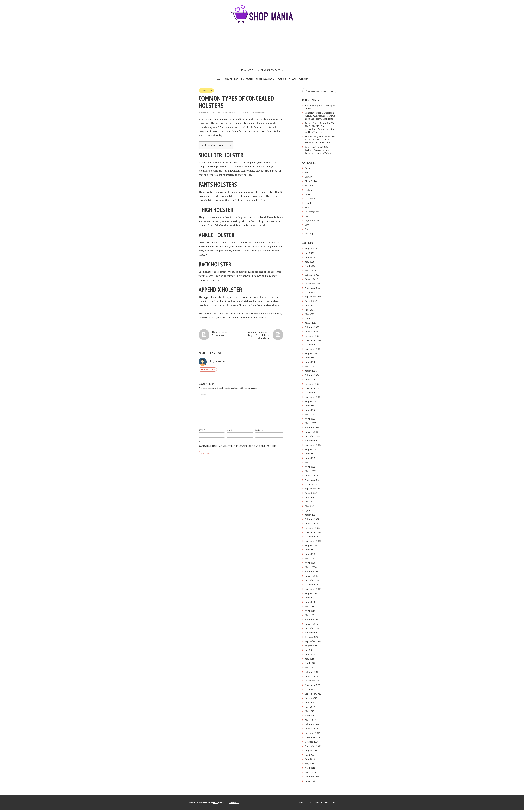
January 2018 (311, 676)
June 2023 (310, 410)
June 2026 (310, 257)
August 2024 (311, 353)
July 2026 (309, 252)
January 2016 (311, 780)
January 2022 (311, 475)
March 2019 (311, 615)
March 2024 (311, 370)
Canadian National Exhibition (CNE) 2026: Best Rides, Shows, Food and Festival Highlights (320, 115)
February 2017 (312, 724)
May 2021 (309, 506)
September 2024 (313, 348)
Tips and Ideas (206, 90)
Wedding (303, 79)
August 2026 (311, 248)
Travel (292, 79)
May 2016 (309, 763)
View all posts (209, 369)
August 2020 (311, 545)
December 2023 (312, 383)
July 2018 (309, 650)
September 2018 (313, 641)
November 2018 (313, 632)
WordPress (234, 802)
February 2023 (312, 427)
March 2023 (311, 423)
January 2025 (311, 331)
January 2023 (311, 431)
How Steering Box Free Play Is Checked (320, 107)
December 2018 (312, 628)
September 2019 (313, 588)
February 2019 (312, 619)
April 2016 (310, 767)
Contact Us (318, 802)
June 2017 (310, 706)
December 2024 (312, 335)
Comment (204, 394)
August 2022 (311, 449)
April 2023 (310, 418)
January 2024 (311, 379)
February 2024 (312, 375)
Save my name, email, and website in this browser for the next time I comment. (237, 446)
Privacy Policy (330, 802)
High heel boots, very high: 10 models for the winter (258, 335)
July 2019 (309, 597)
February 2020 (312, 571)
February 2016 (312, 776)
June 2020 (310, 554)
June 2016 (310, 759)
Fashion (282, 79)
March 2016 (311, 772)
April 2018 (310, 663)
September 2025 (313, 296)
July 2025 (309, 305)
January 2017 (311, 728)
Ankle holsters (207, 242)
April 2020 (310, 562)
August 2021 (311, 492)
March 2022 (311, 471)
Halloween (247, 79)
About (308, 802)
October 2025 (311, 292)
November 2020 (313, 532)
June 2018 (310, 654)
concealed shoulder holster (216, 162)
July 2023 (309, 405)
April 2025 (310, 318)
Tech (307, 215)
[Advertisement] (262, 47)
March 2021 (311, 514)
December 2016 (312, 732)
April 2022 (310, 466)
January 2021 (311, 523)
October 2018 (311, 636)
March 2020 (311, 567)
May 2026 (309, 261)
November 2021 (313, 479)
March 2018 (311, 667)
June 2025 (310, 309)
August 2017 (311, 698)
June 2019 (310, 602)
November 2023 (313, 388)
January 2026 (311, 279)
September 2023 (313, 396)
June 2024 (310, 362)
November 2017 (313, 684)
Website (259, 429)
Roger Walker (229, 112)
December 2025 (312, 283)
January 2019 (311, 623)
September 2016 (313, 746)
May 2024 (309, 366)
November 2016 (313, 737)
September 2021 (313, 488)
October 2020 (311, 536)
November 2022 (313, 440)
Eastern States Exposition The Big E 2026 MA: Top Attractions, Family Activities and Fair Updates (320, 128)
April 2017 (310, 715)
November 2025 (313, 287)
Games (308, 194)
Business (309, 185)
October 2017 (311, 689)
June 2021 (310, 501)
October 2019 (311, 584)
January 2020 (311, 575)
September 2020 (313, 540)
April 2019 (310, 610)
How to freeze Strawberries (220, 333)
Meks (215, 802)
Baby (307, 172)
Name (202, 429)
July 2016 (309, 754)
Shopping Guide (264, 79)
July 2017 (309, 702)
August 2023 (311, 401)
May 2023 (309, 414)
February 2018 (312, 671)
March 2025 (311, 322)
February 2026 (312, 274)
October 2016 (311, 741)
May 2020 (309, 558)
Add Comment (261, 112)
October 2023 (311, 392)
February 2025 (312, 327)
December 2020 (312, 527)
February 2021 (312, 519)
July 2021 (309, 497)
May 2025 (309, 314)
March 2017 (311, 719)
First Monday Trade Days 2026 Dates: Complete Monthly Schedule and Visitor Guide (320, 139)
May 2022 (309, 462)
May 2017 (309, 711)
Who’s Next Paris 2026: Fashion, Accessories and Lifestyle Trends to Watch (318, 149)
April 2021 (310, 510)
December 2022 (312, 436)
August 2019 (311, 593)
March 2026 (311, 270)
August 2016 (311, 750)
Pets (307, 207)
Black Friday (231, 79)
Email (230, 429)
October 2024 (311, 344)
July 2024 (309, 357)
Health (308, 202)
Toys (307, 224)
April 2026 (310, 266)
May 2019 (309, 606)
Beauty (308, 176)
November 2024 (313, 340)
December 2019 (312, 580)
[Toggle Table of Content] (227, 145)
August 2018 (311, 645)
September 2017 (313, 693)
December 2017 (312, 680)
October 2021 (311, 484)
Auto (307, 168)
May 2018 (309, 658)
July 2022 (309, 453)
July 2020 (309, 549)
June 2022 (310, 458)
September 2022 (313, 444)
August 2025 (311, 300)
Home (218, 79)
